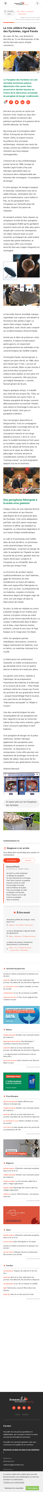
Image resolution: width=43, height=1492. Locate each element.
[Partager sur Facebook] (11, 102)
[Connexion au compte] (37, 3)
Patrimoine (22, 14)
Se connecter (11, 860)
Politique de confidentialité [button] (14, 1482)
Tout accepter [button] (32, 1488)
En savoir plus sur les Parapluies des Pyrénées (21, 803)
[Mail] (28, 102)
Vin (16, 948)
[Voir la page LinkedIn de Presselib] (24, 1407)
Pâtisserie (18, 936)
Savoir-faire (15, 950)
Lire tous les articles (33, 1067)
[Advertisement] (21, 1325)
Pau (18, 11)
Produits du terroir (29, 936)
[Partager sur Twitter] (17, 102)
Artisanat (30, 11)
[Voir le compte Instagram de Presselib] (29, 1407)
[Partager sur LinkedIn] (22, 102)
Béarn (23, 11)
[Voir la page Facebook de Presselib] (14, 1407)
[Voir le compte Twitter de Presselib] (19, 1407)
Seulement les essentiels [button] (14, 1488)
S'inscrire (28, 860)
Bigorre (11, 925)
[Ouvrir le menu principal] (5, 3)
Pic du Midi (19, 925)
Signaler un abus (23, 869)
